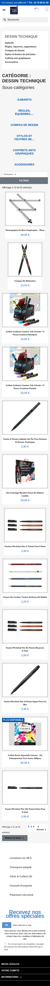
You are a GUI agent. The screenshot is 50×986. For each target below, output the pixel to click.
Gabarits (9, 43)
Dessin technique (21, 36)
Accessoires (11, 62)
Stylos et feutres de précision (20, 54)
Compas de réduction (25, 281)
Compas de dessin (15, 50)
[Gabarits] (24, 95)
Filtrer (24, 180)
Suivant (42, 829)
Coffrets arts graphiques (18, 58)
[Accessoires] (24, 160)
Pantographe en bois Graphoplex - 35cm (25, 230)
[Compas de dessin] (24, 120)
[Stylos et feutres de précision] (24, 131)
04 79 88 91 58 (41, 3)
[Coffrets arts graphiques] (24, 146)
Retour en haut (15, 838)
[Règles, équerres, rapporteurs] (24, 106)
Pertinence (10, 174)
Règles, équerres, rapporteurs (20, 46)
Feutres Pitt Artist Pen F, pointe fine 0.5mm (25, 546)
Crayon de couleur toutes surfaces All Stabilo (25, 597)
